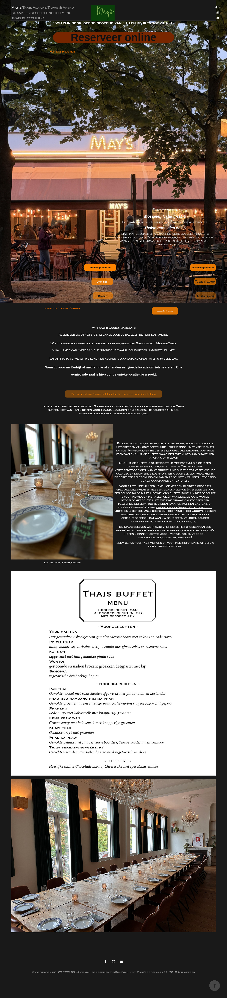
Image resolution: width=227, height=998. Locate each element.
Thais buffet (22, 18)
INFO (39, 18)
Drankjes (20, 13)
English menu (58, 13)
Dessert (37, 13)
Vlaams (40, 8)
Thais (27, 8)
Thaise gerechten (100, 267)
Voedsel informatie (165, 311)
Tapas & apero (205, 281)
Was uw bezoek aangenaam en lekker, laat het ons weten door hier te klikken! (113, 394)
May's (16, 8)
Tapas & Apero (61, 8)
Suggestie (164, 210)
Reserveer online (113, 37)
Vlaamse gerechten (203, 267)
